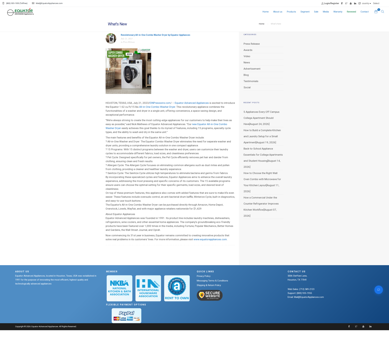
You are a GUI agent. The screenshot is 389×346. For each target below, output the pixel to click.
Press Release (129, 41)
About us (277, 11)
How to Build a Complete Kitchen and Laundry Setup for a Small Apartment (262, 136)
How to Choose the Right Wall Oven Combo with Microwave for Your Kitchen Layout (262, 179)
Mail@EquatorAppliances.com (49, 3)
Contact (365, 11)
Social (247, 87)
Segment (305, 11)
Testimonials (251, 81)
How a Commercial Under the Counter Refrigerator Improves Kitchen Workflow (261, 203)
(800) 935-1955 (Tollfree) (17, 3)
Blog (246, 74)
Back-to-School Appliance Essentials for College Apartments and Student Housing (263, 154)
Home (266, 11)
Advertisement (252, 68)
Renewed (351, 11)
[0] (375, 12)
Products (291, 11)
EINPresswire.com (160, 102)
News (247, 62)
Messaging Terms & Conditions (212, 280)
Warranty (337, 11)
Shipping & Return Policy (209, 285)
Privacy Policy (203, 276)
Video (247, 56)
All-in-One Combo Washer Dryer (157, 106)
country (366, 3)
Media (326, 11)
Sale (316, 11)
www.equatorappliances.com (210, 239)
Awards (248, 50)
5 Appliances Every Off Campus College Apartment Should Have (261, 118)
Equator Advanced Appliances (192, 102)
